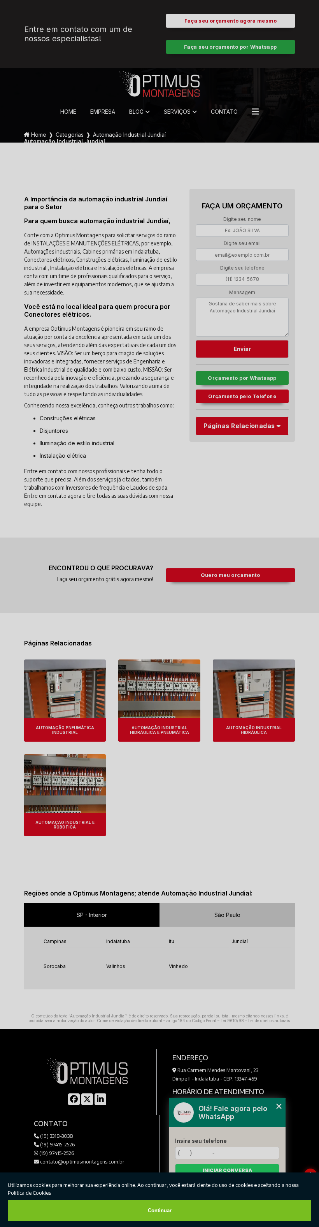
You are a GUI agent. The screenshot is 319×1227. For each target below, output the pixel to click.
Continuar (160, 1210)
